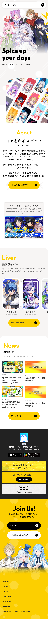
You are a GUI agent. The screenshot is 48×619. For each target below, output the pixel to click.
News (5, 591)
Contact (6, 596)
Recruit (6, 607)
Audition (6, 601)
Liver (5, 586)
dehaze (42, 5)
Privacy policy (25, 611)
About (5, 581)
